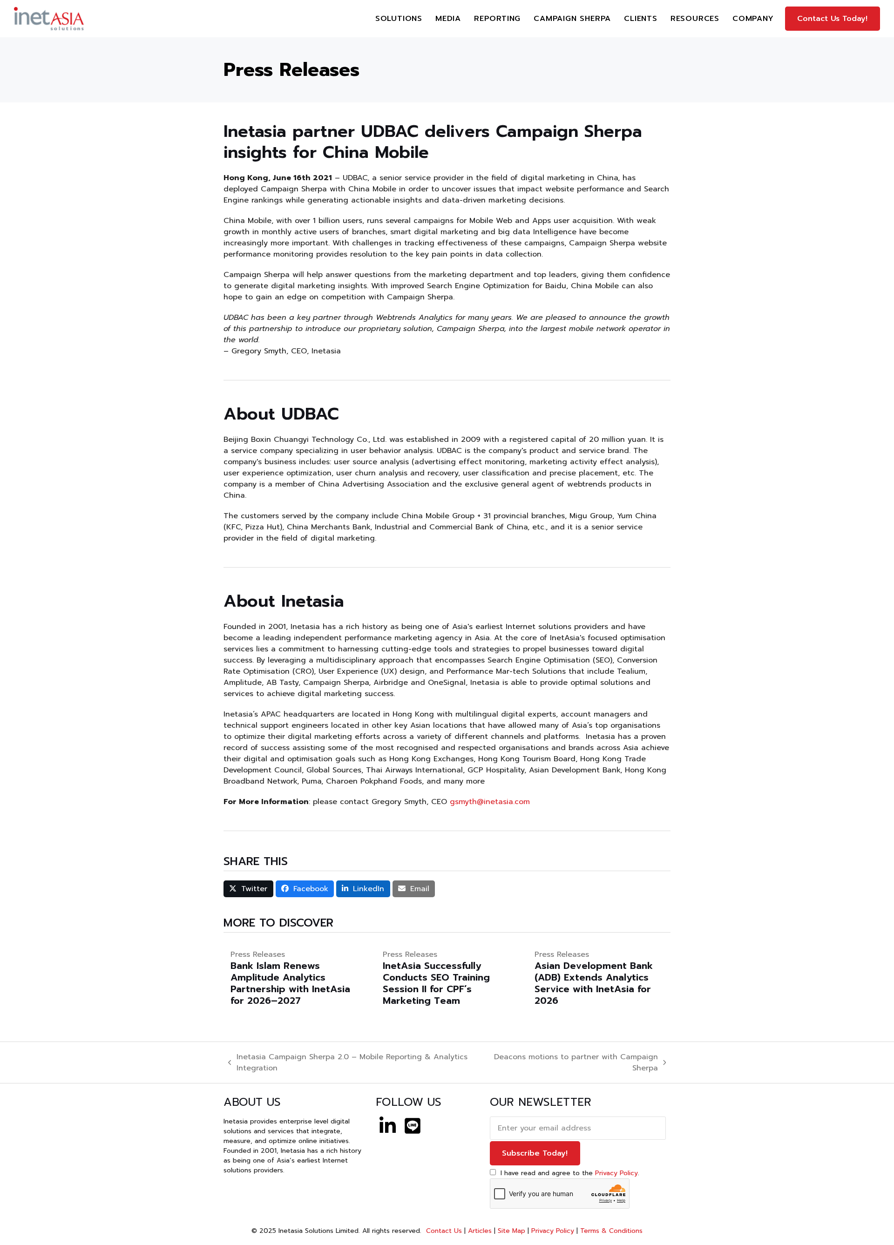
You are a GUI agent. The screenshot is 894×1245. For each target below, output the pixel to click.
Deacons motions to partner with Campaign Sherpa (570, 1062)
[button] (248, 888)
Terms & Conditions (611, 1231)
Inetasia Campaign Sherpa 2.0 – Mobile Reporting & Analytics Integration (347, 1062)
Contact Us (443, 1231)
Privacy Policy (616, 1173)
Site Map (511, 1231)
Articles (480, 1231)
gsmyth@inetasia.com (490, 801)
